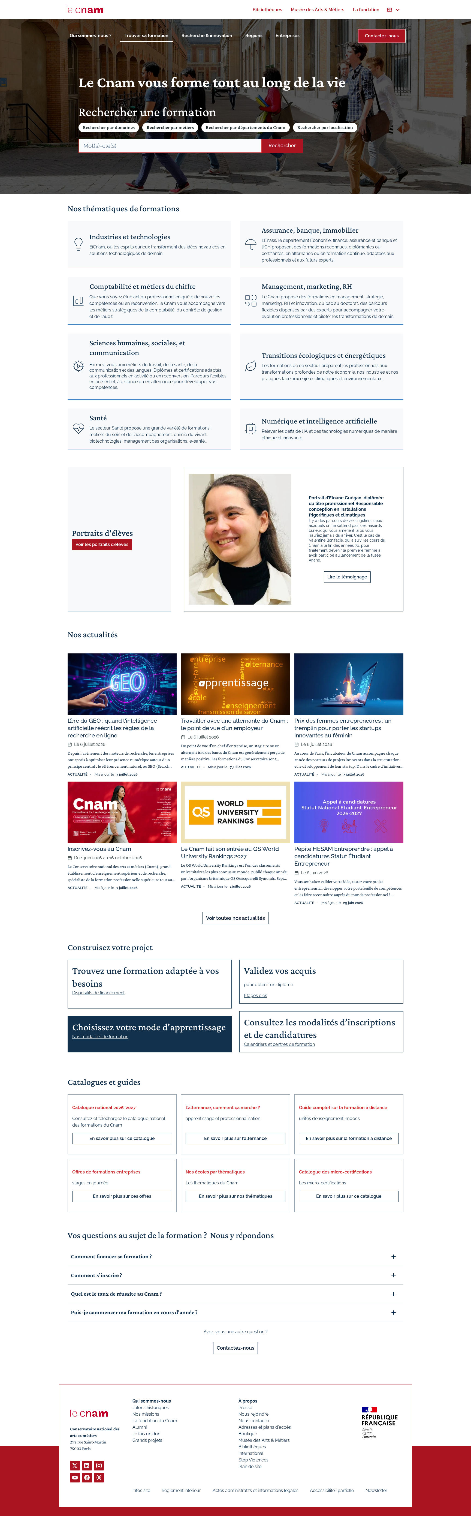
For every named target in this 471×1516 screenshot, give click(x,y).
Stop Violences (253, 1460)
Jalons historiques (150, 1407)
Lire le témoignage (347, 577)
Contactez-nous (382, 35)
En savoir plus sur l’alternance (235, 1138)
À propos (247, 1401)
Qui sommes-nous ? (90, 35)
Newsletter (376, 1490)
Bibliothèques (252, 1446)
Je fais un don (146, 1433)
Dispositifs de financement (98, 992)
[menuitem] (267, 9)
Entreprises (288, 35)
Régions (253, 35)
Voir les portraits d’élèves (102, 544)
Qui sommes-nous (151, 1401)
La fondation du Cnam (154, 1420)
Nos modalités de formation (100, 1036)
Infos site (141, 1490)
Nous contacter (254, 1420)
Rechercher (282, 145)
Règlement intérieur (181, 1490)
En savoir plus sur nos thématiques (235, 1196)
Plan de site (249, 1466)
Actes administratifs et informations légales (255, 1490)
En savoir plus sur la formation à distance (349, 1138)
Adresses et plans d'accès (264, 1427)
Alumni (139, 1427)
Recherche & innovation (207, 35)
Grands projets (147, 1440)
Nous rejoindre (253, 1414)
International (250, 1453)
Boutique (247, 1433)
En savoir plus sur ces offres (122, 1196)
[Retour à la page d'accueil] (84, 10)
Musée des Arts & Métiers (264, 1440)
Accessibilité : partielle (332, 1490)
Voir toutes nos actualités (235, 918)
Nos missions (145, 1414)
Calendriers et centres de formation (279, 1044)
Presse (245, 1407)
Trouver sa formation (146, 35)
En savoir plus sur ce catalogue (122, 1138)
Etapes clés (255, 995)
